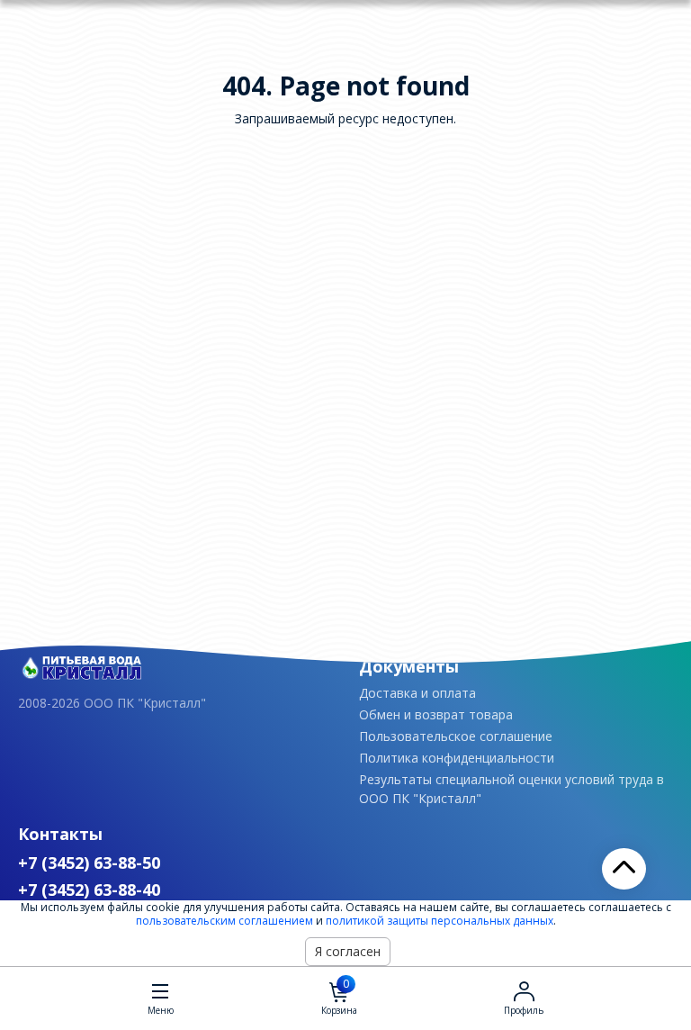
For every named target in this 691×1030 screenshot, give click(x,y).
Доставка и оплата (417, 692)
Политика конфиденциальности (456, 757)
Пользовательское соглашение (455, 736)
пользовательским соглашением (224, 920)
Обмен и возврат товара (436, 714)
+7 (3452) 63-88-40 (89, 889)
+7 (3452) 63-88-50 (89, 862)
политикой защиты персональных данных (439, 920)
